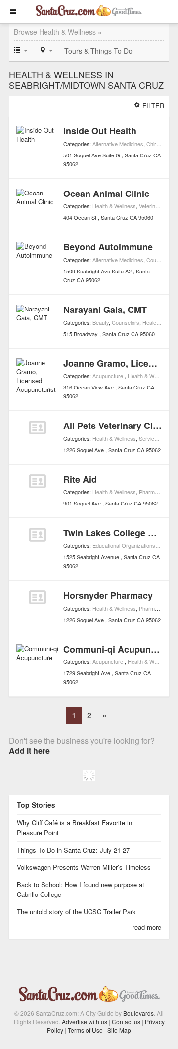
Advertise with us (84, 1021)
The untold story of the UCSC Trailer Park (76, 911)
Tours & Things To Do (98, 51)
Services (149, 438)
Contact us (126, 1021)
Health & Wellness (114, 206)
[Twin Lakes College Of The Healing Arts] (37, 535)
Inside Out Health (99, 130)
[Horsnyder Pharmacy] (37, 597)
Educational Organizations (123, 545)
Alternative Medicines (117, 144)
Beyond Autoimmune (108, 246)
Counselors (160, 260)
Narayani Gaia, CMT (105, 309)
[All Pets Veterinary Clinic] (37, 427)
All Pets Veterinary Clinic (115, 425)
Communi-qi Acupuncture (118, 649)
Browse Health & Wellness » (58, 32)
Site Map (119, 1030)
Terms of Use (85, 1030)
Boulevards (138, 1013)
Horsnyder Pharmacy (108, 595)
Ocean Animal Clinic (106, 193)
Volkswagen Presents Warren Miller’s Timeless (84, 867)
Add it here (29, 750)
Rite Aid (80, 479)
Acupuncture (108, 376)
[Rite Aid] (37, 481)
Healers (151, 322)
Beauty (100, 322)
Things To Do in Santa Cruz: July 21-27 (73, 850)
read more (147, 927)
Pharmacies (153, 492)
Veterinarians (154, 206)
